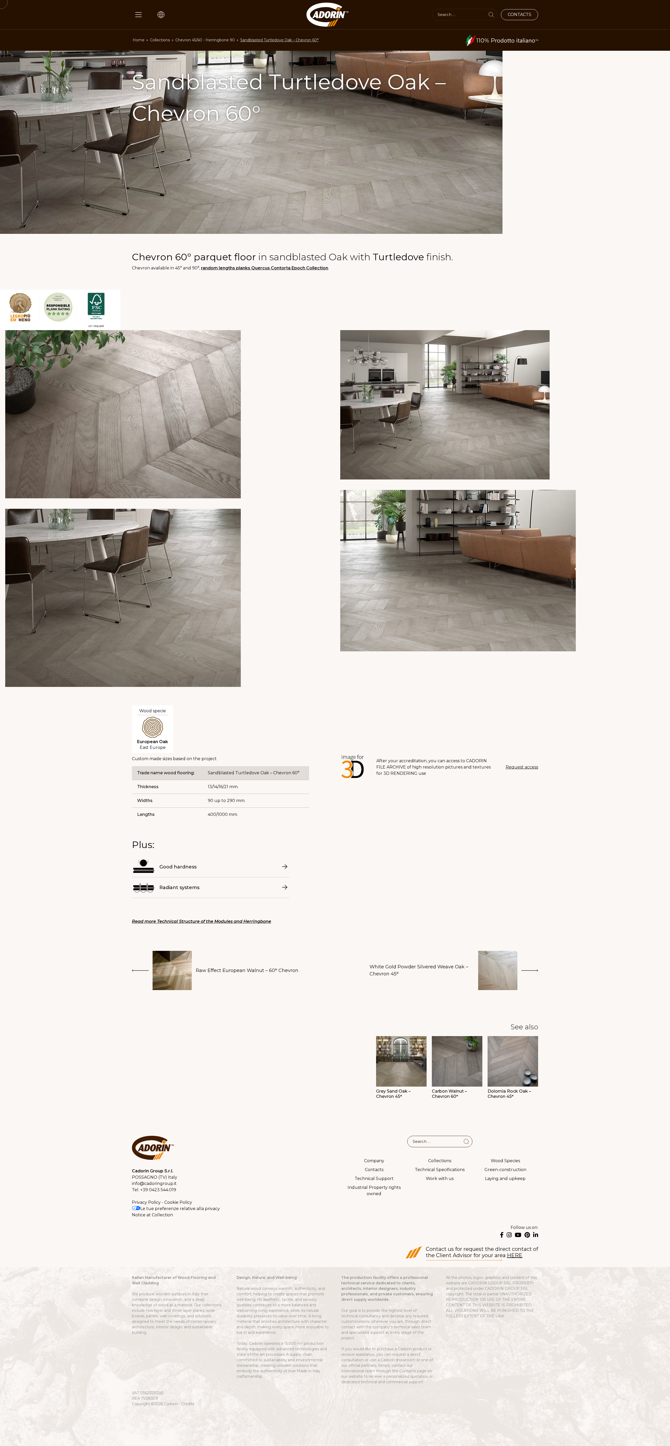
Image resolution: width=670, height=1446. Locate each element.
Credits (187, 1404)
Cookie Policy (178, 1202)
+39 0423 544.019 (158, 1189)
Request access (522, 767)
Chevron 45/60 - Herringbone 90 (205, 40)
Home (138, 40)
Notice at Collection (152, 1214)
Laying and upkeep (505, 1178)
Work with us (440, 1178)
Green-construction (505, 1169)
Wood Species (505, 1160)
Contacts (374, 1169)
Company (374, 1160)
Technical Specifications (440, 1169)
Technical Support (374, 1178)
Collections (160, 40)
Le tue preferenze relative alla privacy (180, 1208)
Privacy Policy (146, 1202)
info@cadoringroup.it (154, 1183)
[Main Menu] (138, 14)
